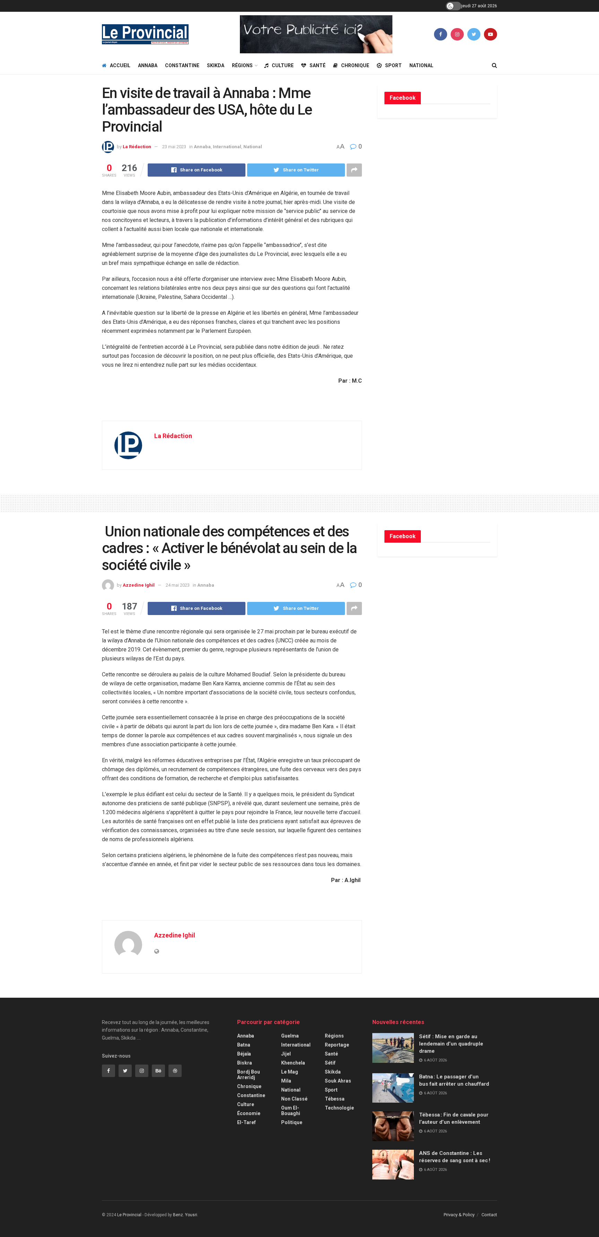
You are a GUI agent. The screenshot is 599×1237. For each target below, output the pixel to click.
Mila (286, 1081)
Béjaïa (244, 1054)
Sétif (330, 1063)
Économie (248, 1113)
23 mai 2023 (174, 146)
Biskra (244, 1063)
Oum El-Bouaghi (290, 1110)
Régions (242, 65)
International (227, 146)
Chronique (355, 65)
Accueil (120, 65)
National (421, 65)
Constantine (182, 65)
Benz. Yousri (185, 1214)
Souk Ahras (338, 1081)
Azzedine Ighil (139, 585)
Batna (243, 1045)
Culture (283, 65)
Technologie (339, 1108)
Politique (291, 1122)
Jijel (286, 1054)
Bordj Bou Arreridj (248, 1074)
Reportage (337, 1045)
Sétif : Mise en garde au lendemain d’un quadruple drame (451, 1043)
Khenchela (293, 1063)
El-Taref (246, 1122)
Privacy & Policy (459, 1214)
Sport (393, 65)
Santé (317, 65)
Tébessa (335, 1099)
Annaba (147, 65)
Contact (489, 1214)
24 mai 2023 (178, 585)
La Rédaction (137, 146)
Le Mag (289, 1072)
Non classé (294, 1099)
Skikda (215, 65)
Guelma (290, 1036)
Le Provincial (129, 1214)
